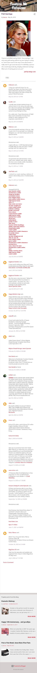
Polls (7, 78)
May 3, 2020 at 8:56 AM (15, 438)
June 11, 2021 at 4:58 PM (16, 527)
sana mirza (12, 470)
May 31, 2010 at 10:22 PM (16, 180)
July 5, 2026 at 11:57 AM (16, 558)
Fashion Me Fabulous (18, 5)
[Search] (34, 3)
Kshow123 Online (14, 436)
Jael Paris (11, 171)
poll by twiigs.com (30, 72)
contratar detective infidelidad (23, 462)
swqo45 (11, 316)
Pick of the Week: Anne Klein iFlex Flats (15, 643)
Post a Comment (8, 562)
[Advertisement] (18, 577)
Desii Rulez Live (13, 521)
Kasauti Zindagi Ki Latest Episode (18, 486)
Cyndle (11, 102)
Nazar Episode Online (15, 286)
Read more (32, 616)
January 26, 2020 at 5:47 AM (17, 331)
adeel (10, 336)
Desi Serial (12, 356)
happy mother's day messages (18, 308)
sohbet (11, 375)
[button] (34, 14)
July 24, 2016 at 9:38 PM (16, 256)
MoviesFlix (12, 412)
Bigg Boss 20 (12, 549)
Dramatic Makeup (8, 601)
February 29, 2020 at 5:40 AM (17, 370)
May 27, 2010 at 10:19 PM (16, 151)
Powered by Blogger (20, 666)
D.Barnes (11, 127)
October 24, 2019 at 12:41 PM (17, 311)
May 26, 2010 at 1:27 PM (16, 96)
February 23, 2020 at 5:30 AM (17, 351)
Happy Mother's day (14, 294)
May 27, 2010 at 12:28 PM (16, 137)
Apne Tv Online (13, 525)
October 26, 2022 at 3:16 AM (17, 544)
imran (10, 420)
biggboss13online (14, 262)
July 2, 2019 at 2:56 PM (15, 270)
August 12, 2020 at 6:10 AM (17, 465)
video (10, 403)
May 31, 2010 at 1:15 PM (16, 166)
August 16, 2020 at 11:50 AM (17, 480)
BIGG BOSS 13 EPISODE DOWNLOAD (19, 267)
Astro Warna (12, 532)
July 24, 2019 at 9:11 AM (16, 289)
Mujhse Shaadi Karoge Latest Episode (20, 348)
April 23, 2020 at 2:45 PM (16, 398)
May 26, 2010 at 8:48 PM (16, 122)
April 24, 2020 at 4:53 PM (16, 415)
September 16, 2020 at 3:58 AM (18, 499)
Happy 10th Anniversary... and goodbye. (16, 622)
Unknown (11, 85)
